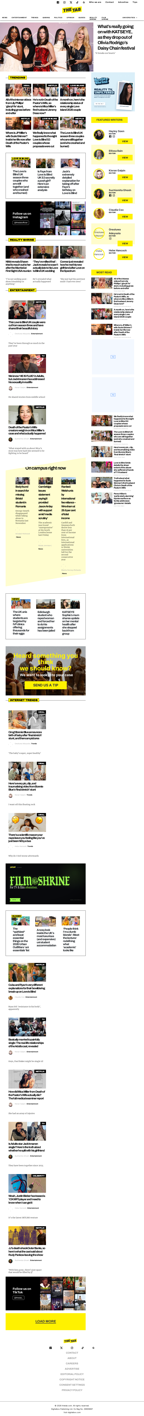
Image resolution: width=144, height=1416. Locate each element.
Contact (109, 2)
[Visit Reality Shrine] (113, 91)
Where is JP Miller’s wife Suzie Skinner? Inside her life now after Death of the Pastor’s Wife (18, 139)
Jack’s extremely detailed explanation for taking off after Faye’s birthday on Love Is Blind (71, 182)
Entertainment (19, 17)
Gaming (46, 17)
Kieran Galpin (20, 387)
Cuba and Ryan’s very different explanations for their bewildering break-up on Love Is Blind (26, 988)
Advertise (123, 2)
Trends (34, 17)
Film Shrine (105, 18)
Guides (81, 17)
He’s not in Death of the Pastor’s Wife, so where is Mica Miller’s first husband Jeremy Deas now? (45, 106)
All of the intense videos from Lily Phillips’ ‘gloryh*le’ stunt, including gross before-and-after (18, 106)
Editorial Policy (72, 1374)
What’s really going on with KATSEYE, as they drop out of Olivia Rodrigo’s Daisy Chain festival (116, 37)
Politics (58, 17)
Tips (135, 2)
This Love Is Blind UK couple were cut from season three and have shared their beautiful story (26, 325)
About (72, 1358)
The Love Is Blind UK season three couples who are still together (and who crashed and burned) (72, 139)
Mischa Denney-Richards (71, 570)
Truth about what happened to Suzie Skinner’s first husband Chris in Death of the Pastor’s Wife (124, 483)
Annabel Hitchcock (22, 534)
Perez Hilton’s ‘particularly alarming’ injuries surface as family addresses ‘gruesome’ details (124, 498)
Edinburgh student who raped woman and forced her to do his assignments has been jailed (46, 621)
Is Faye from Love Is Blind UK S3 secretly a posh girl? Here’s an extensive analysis (46, 180)
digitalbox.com (74, 1412)
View (125, 141)
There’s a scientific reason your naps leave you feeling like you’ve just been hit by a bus (26, 838)
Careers (72, 1363)
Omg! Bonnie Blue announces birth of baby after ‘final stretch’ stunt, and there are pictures (25, 735)
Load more (45, 1321)
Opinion (70, 17)
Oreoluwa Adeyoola (22, 334)
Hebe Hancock (20, 846)
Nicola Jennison (44, 546)
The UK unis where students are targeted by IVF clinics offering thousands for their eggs (21, 622)
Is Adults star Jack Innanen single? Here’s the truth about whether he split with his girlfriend (26, 1147)
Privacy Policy (72, 1390)
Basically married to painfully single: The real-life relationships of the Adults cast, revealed (26, 1043)
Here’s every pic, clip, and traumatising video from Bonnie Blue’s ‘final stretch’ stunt (25, 786)
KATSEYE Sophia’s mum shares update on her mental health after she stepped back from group (70, 622)
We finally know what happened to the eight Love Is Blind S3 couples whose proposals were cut (45, 139)
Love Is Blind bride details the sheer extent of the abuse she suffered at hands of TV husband (123, 467)
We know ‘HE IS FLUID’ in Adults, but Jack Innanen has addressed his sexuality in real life (26, 379)
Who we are (95, 2)
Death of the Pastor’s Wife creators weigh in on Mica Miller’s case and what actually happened (26, 430)
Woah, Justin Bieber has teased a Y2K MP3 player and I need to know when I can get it (26, 1199)
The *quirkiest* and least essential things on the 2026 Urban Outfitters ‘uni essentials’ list (21, 939)
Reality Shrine (93, 18)
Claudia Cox (19, 997)
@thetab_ (18, 1298)
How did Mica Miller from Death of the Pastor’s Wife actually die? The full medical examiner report (26, 1095)
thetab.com (67, 1406)
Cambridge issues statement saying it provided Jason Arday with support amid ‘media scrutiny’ (45, 502)
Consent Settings (72, 1385)
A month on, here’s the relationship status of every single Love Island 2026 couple (124, 313)
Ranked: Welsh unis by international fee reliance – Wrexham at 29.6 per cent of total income (68, 502)
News (4, 17)
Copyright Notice (72, 1379)
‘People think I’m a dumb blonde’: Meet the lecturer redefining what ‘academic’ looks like (71, 939)
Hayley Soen (116, 131)
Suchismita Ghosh (22, 439)
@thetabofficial (20, 223)
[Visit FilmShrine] (46, 883)
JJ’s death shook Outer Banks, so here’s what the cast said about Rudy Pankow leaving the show (26, 1251)
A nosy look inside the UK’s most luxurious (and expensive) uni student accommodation (46, 937)
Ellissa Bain (116, 150)
